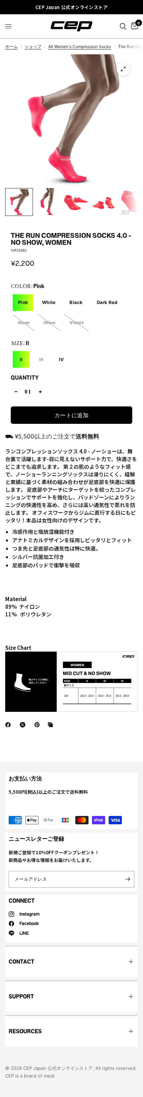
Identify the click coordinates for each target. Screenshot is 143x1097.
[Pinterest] (38, 725)
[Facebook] (9, 725)
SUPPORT (21, 996)
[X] (24, 725)
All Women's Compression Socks (79, 46)
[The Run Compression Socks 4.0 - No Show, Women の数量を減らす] (16, 391)
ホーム (11, 46)
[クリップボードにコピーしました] (52, 725)
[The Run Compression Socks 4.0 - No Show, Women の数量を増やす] (40, 391)
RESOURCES (25, 1031)
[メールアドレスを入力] (127, 879)
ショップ (33, 46)
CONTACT (21, 961)
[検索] (123, 26)
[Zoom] (123, 69)
